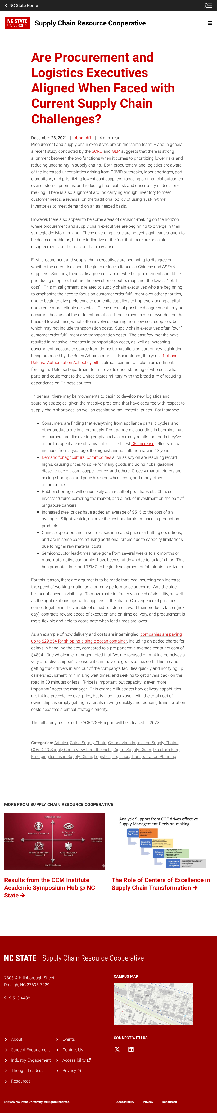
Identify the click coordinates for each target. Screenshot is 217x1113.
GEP (116, 151)
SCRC (97, 151)
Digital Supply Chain (132, 749)
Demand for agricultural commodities (76, 457)
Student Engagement (30, 1049)
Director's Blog (166, 749)
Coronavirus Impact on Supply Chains (143, 742)
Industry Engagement (31, 1060)
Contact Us (72, 1049)
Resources (20, 1081)
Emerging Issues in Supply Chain (61, 756)
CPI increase (142, 443)
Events (68, 1039)
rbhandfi (83, 137)
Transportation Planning (153, 756)
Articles (61, 742)
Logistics (102, 756)
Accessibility (125, 1102)
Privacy (148, 1102)
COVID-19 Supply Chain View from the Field (71, 749)
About (16, 1039)
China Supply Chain (88, 742)
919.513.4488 (17, 997)
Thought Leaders (27, 1070)
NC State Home (23, 5)
